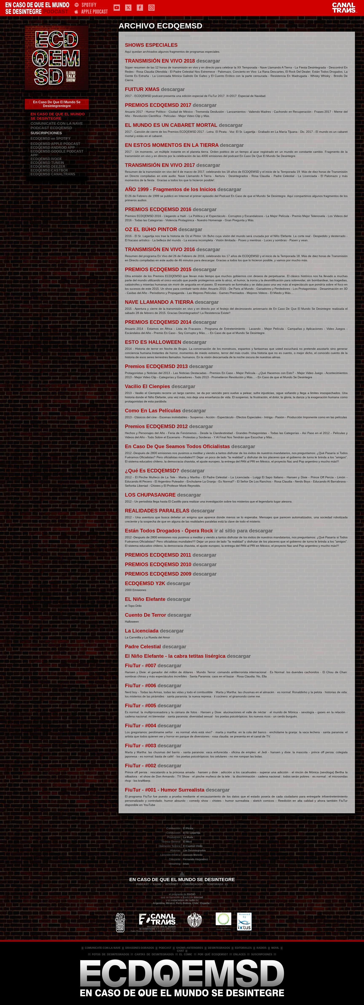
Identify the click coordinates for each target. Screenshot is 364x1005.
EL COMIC (185, 954)
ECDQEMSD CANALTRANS (53, 174)
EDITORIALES (243, 947)
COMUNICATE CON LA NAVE (57, 123)
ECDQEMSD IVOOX (46, 159)
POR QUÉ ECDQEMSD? (213, 954)
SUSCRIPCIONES (46, 133)
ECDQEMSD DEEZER (48, 166)
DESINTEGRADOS (219, 947)
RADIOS (261, 947)
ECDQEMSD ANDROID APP (53, 147)
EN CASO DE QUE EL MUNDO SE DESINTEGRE (58, 116)
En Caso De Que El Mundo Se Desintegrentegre (56, 104)
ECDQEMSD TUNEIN (47, 163)
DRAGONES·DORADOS (139, 947)
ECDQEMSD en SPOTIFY (51, 138)
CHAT (180, 950)
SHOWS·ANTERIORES (189, 947)
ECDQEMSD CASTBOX (49, 170)
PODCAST (165, 947)
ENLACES (239, 954)
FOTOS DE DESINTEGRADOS (110, 954)
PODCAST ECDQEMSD (51, 128)
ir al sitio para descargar (243, 530)
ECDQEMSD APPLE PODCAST (55, 144)
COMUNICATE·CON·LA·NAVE (102, 947)
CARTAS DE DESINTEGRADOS (154, 954)
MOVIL (275, 947)
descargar (208, 61)
